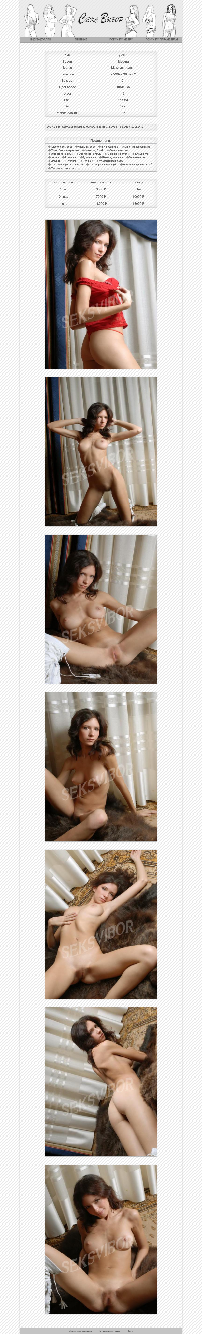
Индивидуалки (40, 39)
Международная (123, 67)
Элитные (80, 39)
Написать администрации (110, 1331)
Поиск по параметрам (162, 39)
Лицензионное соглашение (80, 1331)
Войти (130, 1331)
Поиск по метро (121, 39)
